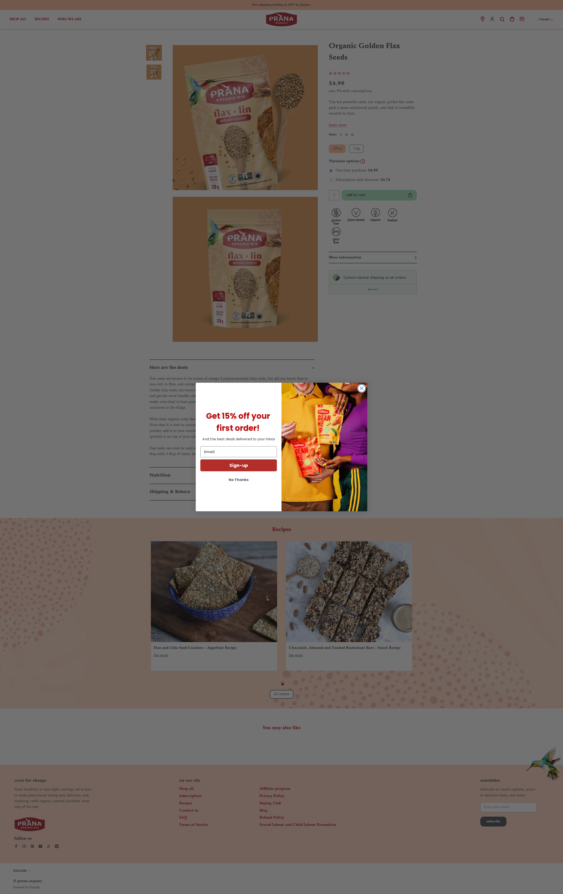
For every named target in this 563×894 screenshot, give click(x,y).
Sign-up (238, 465)
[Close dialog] (362, 388)
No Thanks (239, 479)
